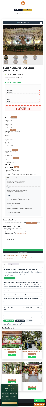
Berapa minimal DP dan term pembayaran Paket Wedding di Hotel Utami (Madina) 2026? (22, 308)
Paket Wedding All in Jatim (12, 255)
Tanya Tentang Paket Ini (9, 277)
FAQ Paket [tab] (5, 264)
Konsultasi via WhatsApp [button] (8, 320)
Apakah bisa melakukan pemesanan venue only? (14, 290)
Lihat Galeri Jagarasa (20, 320)
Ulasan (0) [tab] (16, 264)
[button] (41, 23)
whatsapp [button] (13, 354)
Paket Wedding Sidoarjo (23, 255)
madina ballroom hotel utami (10, 257)
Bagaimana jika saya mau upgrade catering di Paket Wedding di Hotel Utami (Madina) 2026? (21, 299)
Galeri (14, 117)
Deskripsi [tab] (11, 264)
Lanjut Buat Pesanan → (23, 252)
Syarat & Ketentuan (31, 222)
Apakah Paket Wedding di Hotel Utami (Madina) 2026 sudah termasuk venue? (21, 282)
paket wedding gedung (29, 257)
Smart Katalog (28, 9)
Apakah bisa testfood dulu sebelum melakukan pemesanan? (17, 313)
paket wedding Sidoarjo (8, 258)
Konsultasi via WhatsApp (23, 249)
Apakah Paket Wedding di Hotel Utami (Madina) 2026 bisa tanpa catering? (20, 317)
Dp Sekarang (12, 352)
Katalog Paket (18, 9)
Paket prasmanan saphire (21, 233)
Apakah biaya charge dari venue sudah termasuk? (15, 294)
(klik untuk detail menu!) (16, 147)
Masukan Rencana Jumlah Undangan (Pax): (13, 77)
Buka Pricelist (29, 320)
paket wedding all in (21, 257)
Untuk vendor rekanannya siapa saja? (12, 303)
